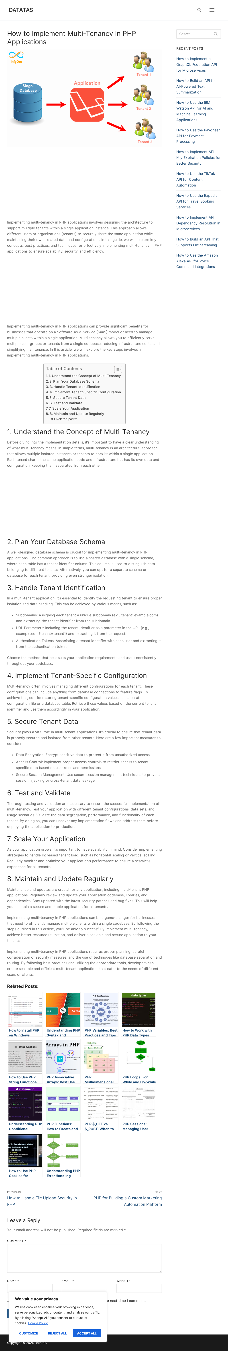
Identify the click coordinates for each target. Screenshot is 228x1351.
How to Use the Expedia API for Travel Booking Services (197, 201)
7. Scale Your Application (69, 408)
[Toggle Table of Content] (116, 369)
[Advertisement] (84, 186)
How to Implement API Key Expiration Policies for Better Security (198, 157)
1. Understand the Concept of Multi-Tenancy (85, 376)
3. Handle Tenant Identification (75, 387)
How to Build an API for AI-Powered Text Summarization (196, 86)
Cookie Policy (38, 1323)
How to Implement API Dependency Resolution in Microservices (198, 223)
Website (123, 1281)
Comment (16, 1241)
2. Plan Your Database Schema (74, 381)
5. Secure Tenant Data (67, 398)
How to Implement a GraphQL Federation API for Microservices (196, 64)
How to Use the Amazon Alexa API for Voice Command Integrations (197, 261)
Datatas (21, 10)
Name (13, 1281)
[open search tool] (199, 10)
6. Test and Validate (66, 403)
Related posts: (66, 419)
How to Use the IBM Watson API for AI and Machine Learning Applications (194, 111)
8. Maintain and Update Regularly (77, 414)
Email (68, 1281)
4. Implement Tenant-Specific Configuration (85, 392)
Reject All (57, 1333)
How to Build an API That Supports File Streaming (197, 242)
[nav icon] (212, 10)
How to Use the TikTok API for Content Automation (195, 179)
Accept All (87, 1333)
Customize (28, 1333)
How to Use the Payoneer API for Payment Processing (198, 136)
